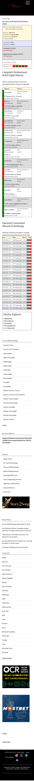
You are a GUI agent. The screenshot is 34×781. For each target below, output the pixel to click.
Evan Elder (8, 323)
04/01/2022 (5, 260)
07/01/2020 (5, 281)
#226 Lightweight (7, 56)
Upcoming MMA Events (10, 475)
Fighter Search (7, 459)
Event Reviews (6, 570)
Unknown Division (8, 419)
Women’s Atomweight (9, 415)
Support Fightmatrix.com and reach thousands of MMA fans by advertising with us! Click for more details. (17, 440)
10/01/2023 (5, 243)
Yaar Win (16, 768)
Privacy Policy (21, 752)
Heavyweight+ (7, 353)
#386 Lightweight (7, 50)
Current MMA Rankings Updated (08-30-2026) (16, 524)
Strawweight (7, 386)
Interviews (5, 590)
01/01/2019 (5, 299)
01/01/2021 (5, 275)
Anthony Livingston (9, 209)
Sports (4, 627)
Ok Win (4, 733)
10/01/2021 (5, 266)
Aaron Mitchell (8, 200)
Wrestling (5, 652)
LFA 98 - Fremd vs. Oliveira (13, 145)
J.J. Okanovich (8, 141)
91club (4, 425)
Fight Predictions (7, 574)
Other (4, 619)
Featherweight (7, 374)
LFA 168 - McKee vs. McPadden (14, 106)
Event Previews (6, 566)
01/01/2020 (5, 287)
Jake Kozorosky (8, 130)
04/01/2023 (5, 249)
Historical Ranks (7, 586)
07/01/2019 (5, 293)
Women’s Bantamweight (10, 403)
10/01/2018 (5, 302)
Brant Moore (7, 190)
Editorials (5, 562)
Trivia (3, 644)
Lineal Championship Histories (12, 479)
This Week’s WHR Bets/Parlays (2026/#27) (15, 547)
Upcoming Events (7, 648)
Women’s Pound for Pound (11, 390)
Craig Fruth (7, 150)
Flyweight (6, 382)
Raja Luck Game (7, 658)
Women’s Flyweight (9, 407)
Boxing (4, 557)
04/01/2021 (5, 272)
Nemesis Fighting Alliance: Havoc (14, 164)
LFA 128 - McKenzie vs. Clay (13, 125)
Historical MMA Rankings (11, 467)
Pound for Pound (8, 345)
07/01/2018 (5, 305)
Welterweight (7, 366)
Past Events (7, 492)
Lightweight (7, 370)
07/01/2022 (5, 258)
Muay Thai (5, 611)
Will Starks (8, 318)
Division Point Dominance (11, 349)
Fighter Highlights (7, 578)
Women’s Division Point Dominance (14, 394)
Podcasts (5, 623)
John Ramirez (7, 161)
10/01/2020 (5, 278)
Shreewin (6, 767)
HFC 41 (8, 155)
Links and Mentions (9, 488)
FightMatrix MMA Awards (11, 483)
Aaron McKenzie (8, 120)
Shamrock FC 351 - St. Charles (14, 96)
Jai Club (12, 767)
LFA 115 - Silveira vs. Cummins (14, 135)
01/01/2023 (5, 252)
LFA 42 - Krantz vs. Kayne (13, 184)
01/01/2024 (5, 240)
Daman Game (6, 742)
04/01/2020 (5, 284)
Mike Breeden (7, 180)
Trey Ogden (7, 169)
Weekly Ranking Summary (11, 471)
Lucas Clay (6, 19)
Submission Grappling (8, 632)
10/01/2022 (5, 255)
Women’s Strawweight (10, 411)
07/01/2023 (5, 246)
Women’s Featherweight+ (11, 399)
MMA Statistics (6, 607)
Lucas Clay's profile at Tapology (14, 29)
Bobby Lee (16, 64)
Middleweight (7, 362)
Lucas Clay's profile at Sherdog (13, 27)
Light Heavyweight (9, 357)
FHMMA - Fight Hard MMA (13, 213)
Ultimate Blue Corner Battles (13, 174)
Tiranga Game (24, 768)
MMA (3, 599)
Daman (18, 767)
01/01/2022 (5, 263)
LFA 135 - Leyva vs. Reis (12, 115)
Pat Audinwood (10, 325)
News (3, 615)
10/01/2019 (5, 290)
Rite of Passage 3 (10, 194)
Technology (5, 636)
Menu (27, 3)
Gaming (4, 582)
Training (4, 640)
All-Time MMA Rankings (10, 463)
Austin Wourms (8, 111)
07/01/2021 (5, 269)
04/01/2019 (5, 296)
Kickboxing (5, 595)
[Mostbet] (16, 721)
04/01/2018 (5, 308)
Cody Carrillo (7, 92)
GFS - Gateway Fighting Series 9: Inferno (16, 203)
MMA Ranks (5, 603)
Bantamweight (7, 378)
